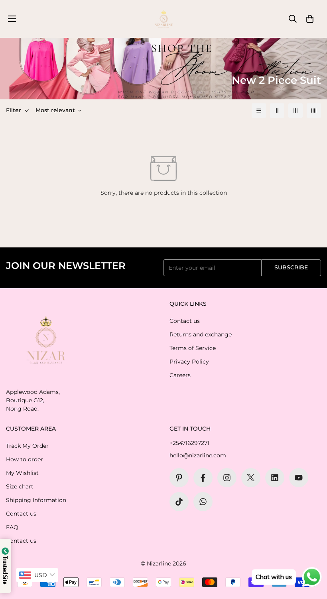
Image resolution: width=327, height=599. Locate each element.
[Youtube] (298, 477)
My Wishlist (22, 472)
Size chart (19, 486)
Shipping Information (36, 500)
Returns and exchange (200, 334)
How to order (24, 459)
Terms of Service (192, 348)
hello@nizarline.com (197, 455)
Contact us (184, 320)
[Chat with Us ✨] (203, 501)
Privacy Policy (189, 361)
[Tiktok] (179, 501)
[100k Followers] (226, 477)
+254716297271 (189, 443)
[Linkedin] (274, 477)
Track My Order (27, 445)
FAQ (12, 527)
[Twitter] (250, 477)
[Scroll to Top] (311, 555)
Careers (180, 375)
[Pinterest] (179, 477)
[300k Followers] (203, 477)
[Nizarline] (164, 19)
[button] (310, 19)
